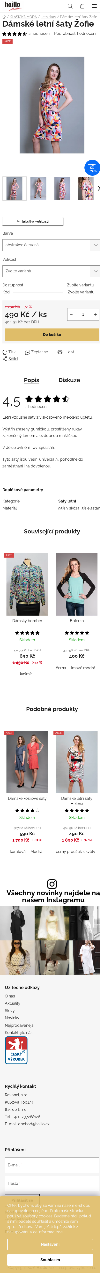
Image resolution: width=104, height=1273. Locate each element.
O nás (10, 996)
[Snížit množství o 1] (71, 314)
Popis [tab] (31, 380)
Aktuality (12, 1003)
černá (61, 668)
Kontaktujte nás (18, 1032)
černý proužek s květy (75, 851)
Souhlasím (50, 1260)
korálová (18, 851)
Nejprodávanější (19, 1025)
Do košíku (52, 334)
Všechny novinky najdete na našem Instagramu (53, 896)
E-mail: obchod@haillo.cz (27, 1124)
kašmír (26, 674)
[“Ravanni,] (16, 1050)
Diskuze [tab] (69, 380)
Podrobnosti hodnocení (75, 33)
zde (59, 1232)
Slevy (10, 1010)
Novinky (12, 1018)
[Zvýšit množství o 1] (95, 314)
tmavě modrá (83, 668)
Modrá (36, 851)
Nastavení (50, 1244)
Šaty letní (67, 501)
